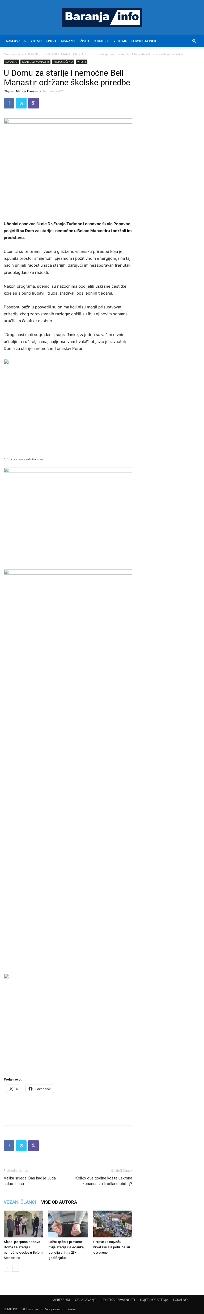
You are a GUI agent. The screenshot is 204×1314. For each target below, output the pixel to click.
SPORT (51, 41)
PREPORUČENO (63, 62)
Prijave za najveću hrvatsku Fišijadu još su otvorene (111, 1247)
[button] (194, 41)
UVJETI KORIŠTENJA (154, 1300)
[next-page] (15, 1268)
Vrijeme (120, 41)
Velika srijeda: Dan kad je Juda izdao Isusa (30, 1181)
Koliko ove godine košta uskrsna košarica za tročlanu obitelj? (103, 1181)
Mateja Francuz (27, 91)
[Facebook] (9, 103)
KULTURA (101, 41)
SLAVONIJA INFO (143, 41)
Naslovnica (12, 54)
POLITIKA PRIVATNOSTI (118, 1300)
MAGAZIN (68, 41)
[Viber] (33, 103)
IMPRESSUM (61, 1300)
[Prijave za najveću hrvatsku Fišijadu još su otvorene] (112, 1224)
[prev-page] (7, 1268)
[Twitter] (21, 103)
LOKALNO (32, 54)
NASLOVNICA (16, 41)
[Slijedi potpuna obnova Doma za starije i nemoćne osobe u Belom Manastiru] (23, 1224)
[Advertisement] (68, 1107)
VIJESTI (36, 41)
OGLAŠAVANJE (85, 1300)
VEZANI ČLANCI (20, 1202)
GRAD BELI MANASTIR (60, 54)
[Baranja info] (102, 17)
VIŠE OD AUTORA (59, 1202)
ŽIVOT (85, 41)
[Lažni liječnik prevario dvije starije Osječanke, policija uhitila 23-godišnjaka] (67, 1224)
